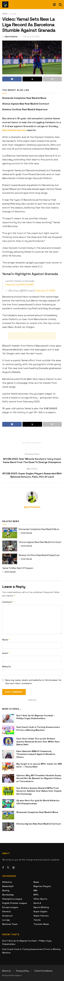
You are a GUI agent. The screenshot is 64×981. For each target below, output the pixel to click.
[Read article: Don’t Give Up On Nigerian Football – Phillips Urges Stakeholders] (8, 718)
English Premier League (14, 903)
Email (6, 653)
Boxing (5, 890)
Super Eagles (40, 911)
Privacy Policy (22, 971)
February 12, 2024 (31, 36)
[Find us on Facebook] (3, 867)
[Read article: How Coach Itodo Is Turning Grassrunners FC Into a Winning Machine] (8, 730)
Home (4, 13)
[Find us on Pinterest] (13, 867)
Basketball (7, 886)
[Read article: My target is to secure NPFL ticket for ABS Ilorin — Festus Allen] (8, 766)
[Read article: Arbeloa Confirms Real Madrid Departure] (9, 559)
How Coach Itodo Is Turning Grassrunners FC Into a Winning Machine (38, 728)
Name (6, 639)
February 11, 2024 (45, 290)
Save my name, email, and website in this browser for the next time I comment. (33, 682)
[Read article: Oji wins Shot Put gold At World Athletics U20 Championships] (8, 803)
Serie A (37, 903)
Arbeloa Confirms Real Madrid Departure (24, 109)
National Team (10, 924)
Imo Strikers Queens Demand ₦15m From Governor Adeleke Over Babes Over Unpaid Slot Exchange (38, 791)
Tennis (36, 920)
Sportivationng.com (14, 130)
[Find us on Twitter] (8, 867)
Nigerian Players (42, 886)
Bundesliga (8, 894)
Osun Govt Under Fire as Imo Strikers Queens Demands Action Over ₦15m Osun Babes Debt (38, 741)
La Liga (13, 13)
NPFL (36, 894)
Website (6, 666)
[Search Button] (60, 4)
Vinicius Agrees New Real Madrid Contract (25, 103)
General (6, 911)
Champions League (12, 898)
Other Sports (40, 898)
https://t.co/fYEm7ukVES (19, 284)
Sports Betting (41, 907)
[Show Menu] (54, 4)
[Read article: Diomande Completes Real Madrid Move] (9, 533)
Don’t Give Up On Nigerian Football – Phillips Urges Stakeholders (35, 717)
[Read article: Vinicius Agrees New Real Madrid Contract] (9, 546)
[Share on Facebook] (12, 79)
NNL (35, 890)
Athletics (7, 882)
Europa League (10, 907)
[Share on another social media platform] (52, 79)
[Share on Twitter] (32, 79)
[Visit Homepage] (5, 5)
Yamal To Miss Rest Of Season (17, 568)
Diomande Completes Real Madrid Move (24, 98)
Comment (8, 601)
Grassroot (7, 915)
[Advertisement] (32, 336)
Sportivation (11, 36)
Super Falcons (41, 915)
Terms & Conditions (43, 971)
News (36, 882)
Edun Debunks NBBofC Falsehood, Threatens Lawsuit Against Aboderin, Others (36, 754)
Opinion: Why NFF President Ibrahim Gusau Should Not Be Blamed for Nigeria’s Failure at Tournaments (38, 778)
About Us (6, 971)
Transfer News (41, 924)
